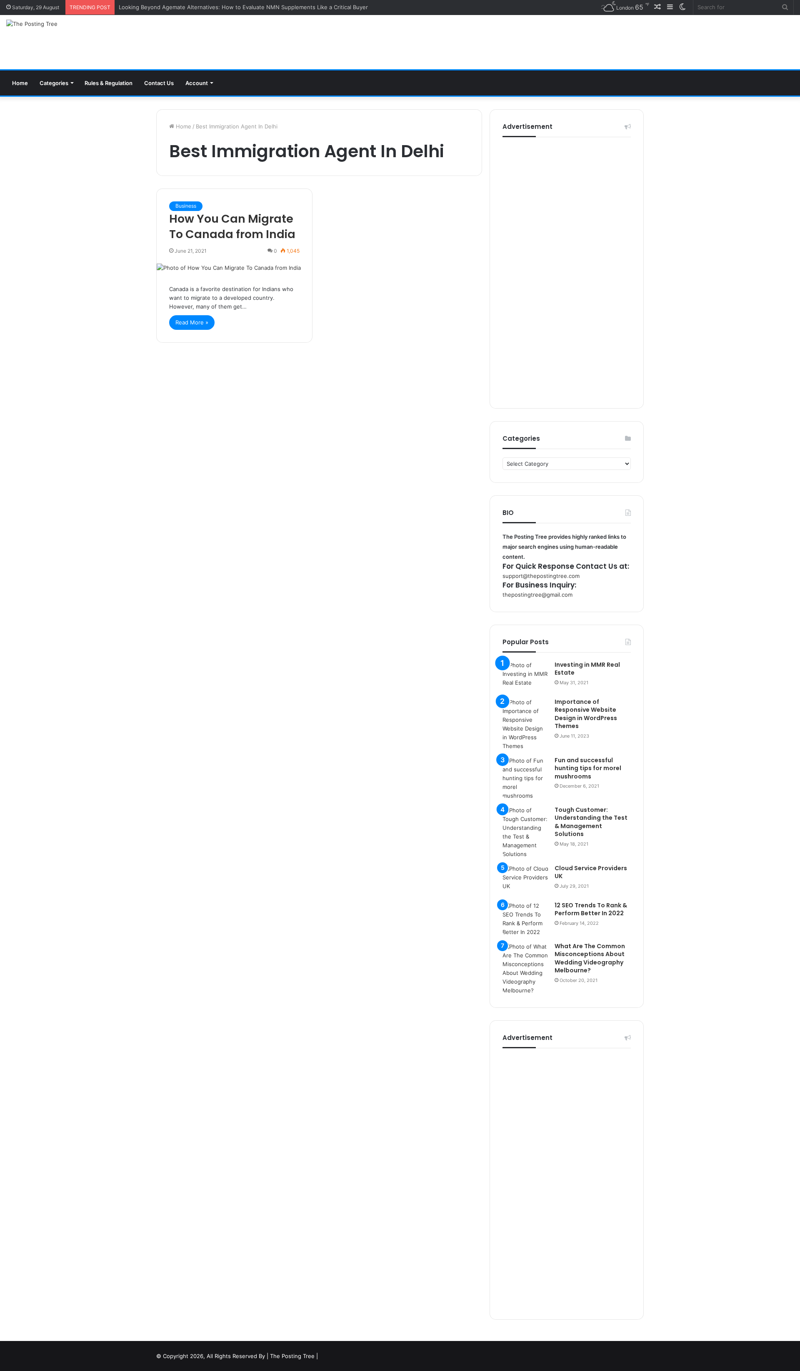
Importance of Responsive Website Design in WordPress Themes (586, 714)
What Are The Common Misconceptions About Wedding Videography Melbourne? (590, 958)
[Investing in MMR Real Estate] (525, 676)
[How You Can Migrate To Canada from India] (234, 268)
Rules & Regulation (108, 83)
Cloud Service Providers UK (591, 872)
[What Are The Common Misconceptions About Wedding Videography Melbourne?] (525, 968)
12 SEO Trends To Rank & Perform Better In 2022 (591, 909)
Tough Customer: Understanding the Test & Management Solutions (591, 822)
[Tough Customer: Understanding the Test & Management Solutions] (525, 832)
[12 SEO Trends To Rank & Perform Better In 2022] (525, 919)
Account (196, 83)
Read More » (191, 322)
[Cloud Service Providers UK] (525, 880)
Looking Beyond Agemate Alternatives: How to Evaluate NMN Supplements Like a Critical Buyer (243, 7)
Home (20, 83)
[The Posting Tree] (32, 23)
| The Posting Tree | (292, 1356)
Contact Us (159, 83)
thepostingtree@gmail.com (537, 594)
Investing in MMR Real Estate (587, 668)
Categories (54, 83)
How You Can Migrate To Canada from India (232, 226)
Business (185, 206)
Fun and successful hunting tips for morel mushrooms (588, 768)
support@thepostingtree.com (541, 576)
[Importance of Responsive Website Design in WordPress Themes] (525, 724)
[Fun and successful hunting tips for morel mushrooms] (525, 778)
